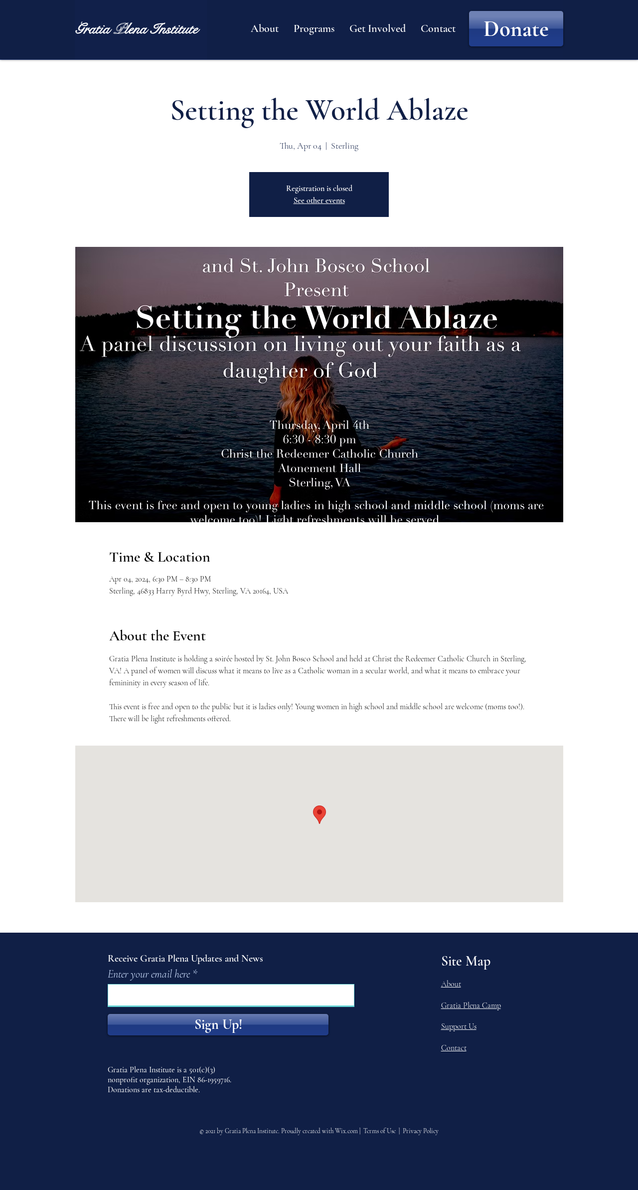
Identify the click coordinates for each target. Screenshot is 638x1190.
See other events (319, 200)
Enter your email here (149, 974)
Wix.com (346, 1131)
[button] (264, 28)
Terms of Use (379, 1131)
